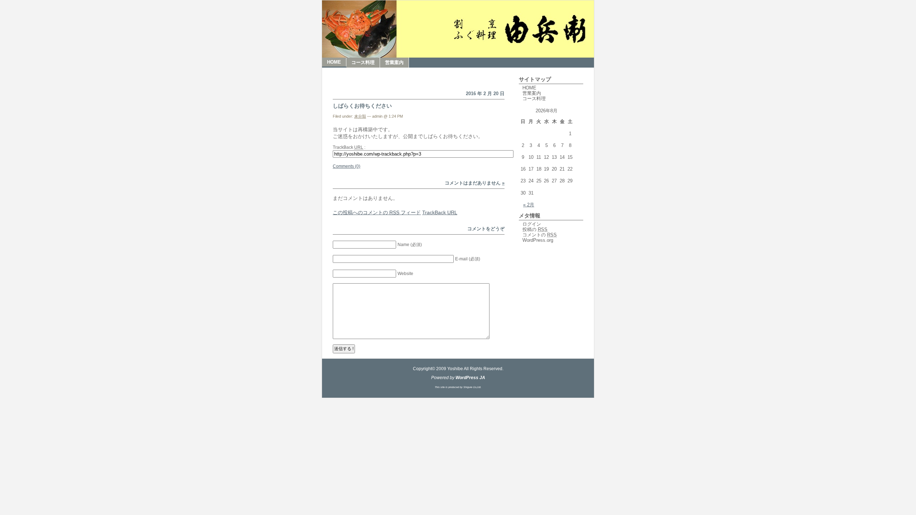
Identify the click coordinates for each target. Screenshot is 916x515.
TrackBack (439, 212)
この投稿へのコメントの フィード (377, 212)
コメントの (539, 234)
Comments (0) (346, 166)
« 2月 (528, 204)
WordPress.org (537, 240)
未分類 (360, 116)
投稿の (534, 229)
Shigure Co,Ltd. (472, 387)
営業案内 (394, 62)
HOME (334, 62)
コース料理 (363, 62)
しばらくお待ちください (362, 106)
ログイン (531, 224)
